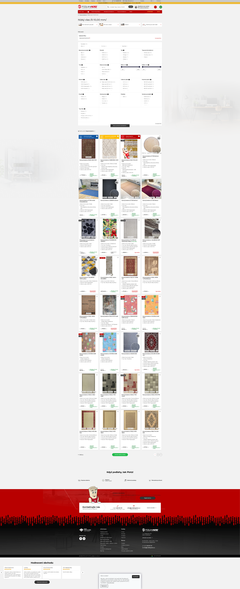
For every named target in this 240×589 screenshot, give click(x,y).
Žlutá (82, 54)
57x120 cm (88, 197)
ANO (124, 96)
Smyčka (83, 113)
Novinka (103, 46)
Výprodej (124, 46)
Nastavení (104, 586)
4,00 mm (125, 84)
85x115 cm (88, 237)
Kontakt (102, 547)
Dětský (125, 59)
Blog (122, 547)
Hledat (130, 6)
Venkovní (84, 98)
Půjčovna (123, 537)
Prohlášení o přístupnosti (105, 549)
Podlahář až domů (125, 545)
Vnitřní (83, 96)
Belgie (104, 96)
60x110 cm (152, 350)
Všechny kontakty (151, 507)
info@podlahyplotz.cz (129, 1)
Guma (104, 73)
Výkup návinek (124, 549)
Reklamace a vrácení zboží (106, 537)
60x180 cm (109, 274)
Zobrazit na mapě (146, 537)
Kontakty (87, 1)
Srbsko (104, 98)
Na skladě (84, 44)
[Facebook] (80, 538)
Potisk (146, 57)
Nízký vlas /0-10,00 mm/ (84, 38)
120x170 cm (112, 157)
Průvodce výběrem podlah (127, 550)
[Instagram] (84, 538)
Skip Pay (102, 550)
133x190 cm (89, 391)
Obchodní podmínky (104, 539)
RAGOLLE (147, 98)
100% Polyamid (85, 84)
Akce (82, 46)
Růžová (83, 59)
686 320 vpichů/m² (148, 88)
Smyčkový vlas (148, 54)
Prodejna (81, 1)
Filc (103, 67)
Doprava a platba (104, 531)
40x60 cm (104, 54)
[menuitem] (84, 12)
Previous (1, 572)
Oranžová (83, 57)
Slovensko (105, 101)
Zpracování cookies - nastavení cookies (108, 543)
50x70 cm (104, 57)
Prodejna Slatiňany (144, 7)
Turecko (104, 103)
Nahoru (81, 454)
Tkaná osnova (105, 71)
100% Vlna (84, 82)
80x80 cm (155, 153)
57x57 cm (144, 153)
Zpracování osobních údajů (106, 541)
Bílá (82, 52)
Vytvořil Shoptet (157, 556)
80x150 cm (130, 157)
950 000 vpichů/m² (148, 84)
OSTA (146, 103)
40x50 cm (104, 52)
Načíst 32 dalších (120, 454)
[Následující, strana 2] (158, 454)
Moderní (126, 52)
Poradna (142, 1)
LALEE (146, 101)
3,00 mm (125, 82)
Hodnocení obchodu (42, 562)
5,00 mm (126, 86)
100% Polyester (85, 88)
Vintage (125, 54)
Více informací (110, 582)
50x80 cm (105, 59)
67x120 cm (83, 391)
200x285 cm (88, 157)
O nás (101, 535)
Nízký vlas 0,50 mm (107, 84)
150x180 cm (94, 237)
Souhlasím (136, 576)
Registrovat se (147, 498)
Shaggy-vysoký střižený (86, 115)
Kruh (83, 69)
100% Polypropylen (86, 86)
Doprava (93, 1)
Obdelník (84, 67)
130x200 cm (133, 350)
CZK (151, 1)
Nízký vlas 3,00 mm (107, 88)
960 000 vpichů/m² (149, 82)
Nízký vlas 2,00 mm (107, 86)
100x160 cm (130, 313)
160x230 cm (151, 237)
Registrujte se (127, 3)
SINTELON (147, 96)
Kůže (82, 73)
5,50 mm (125, 88)
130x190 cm (127, 350)
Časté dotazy (103, 545)
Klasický (125, 57)
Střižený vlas (147, 52)
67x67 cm (149, 153)
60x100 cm (106, 157)
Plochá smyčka (85, 117)
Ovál (82, 71)
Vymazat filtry (158, 38)
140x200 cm (151, 274)
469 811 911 (117, 1)
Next (82, 572)
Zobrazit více (42, 582)
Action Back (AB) (106, 69)
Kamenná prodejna (104, 533)
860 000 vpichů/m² (149, 86)
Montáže (99, 1)
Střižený (83, 111)
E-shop (122, 531)
